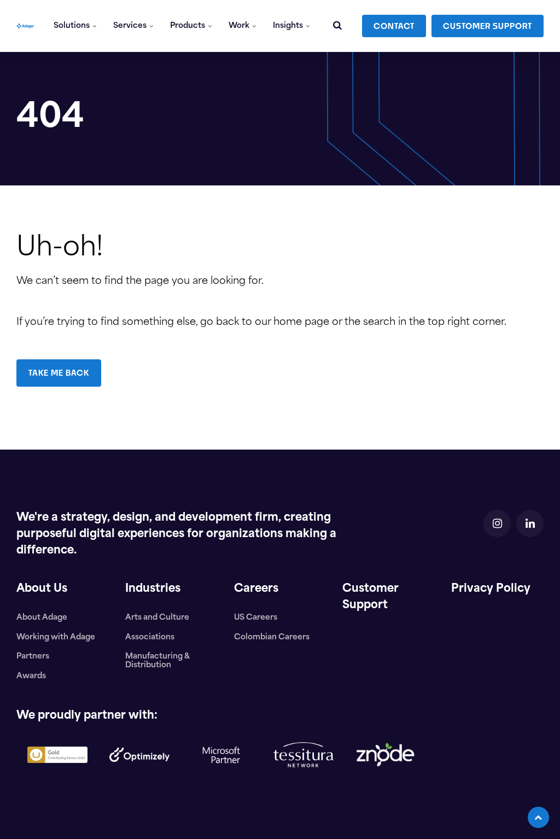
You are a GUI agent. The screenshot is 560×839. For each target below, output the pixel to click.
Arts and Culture (157, 618)
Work (240, 26)
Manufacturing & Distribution (157, 660)
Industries (152, 589)
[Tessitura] (303, 776)
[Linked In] (530, 523)
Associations (149, 637)
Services (130, 26)
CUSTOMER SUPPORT (487, 26)
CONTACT (394, 26)
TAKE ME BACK (58, 372)
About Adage (41, 618)
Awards (31, 676)
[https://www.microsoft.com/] (221, 783)
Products (188, 26)
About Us (41, 589)
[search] (337, 26)
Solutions (72, 26)
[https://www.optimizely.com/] (139, 770)
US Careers (255, 618)
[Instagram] (497, 523)
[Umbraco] (57, 771)
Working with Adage (55, 637)
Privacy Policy (490, 589)
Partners (32, 656)
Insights (289, 26)
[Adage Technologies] (25, 26)
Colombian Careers (272, 637)
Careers (256, 589)
